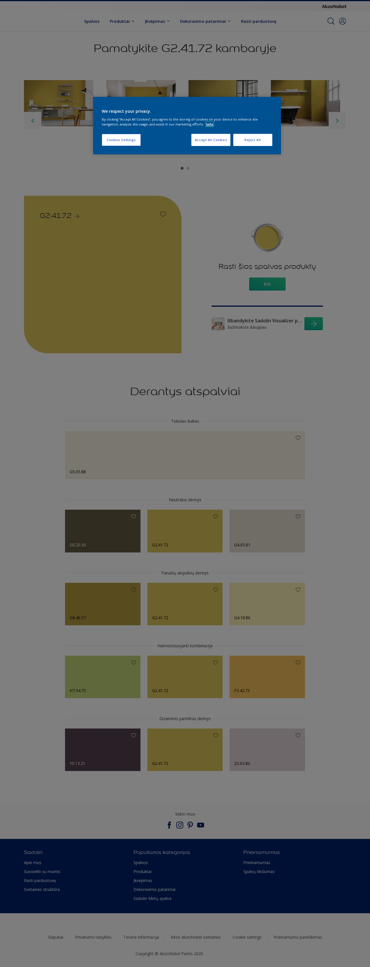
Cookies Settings (121, 140)
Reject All (253, 140)
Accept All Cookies (211, 140)
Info (209, 124)
